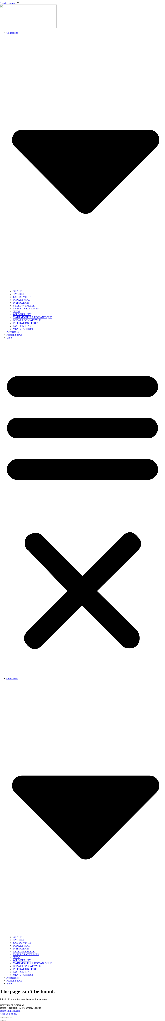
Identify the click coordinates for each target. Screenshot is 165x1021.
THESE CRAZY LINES (26, 308)
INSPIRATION (21, 302)
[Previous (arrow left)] (1, 1020)
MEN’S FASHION (23, 329)
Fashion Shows (14, 334)
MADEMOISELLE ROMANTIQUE (32, 317)
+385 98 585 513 (9, 1013)
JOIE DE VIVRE (22, 297)
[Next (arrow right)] (4, 1020)
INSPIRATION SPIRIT (25, 323)
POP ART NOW (21, 299)
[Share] (7, 1017)
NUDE (16, 311)
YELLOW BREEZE (24, 305)
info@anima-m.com (10, 1010)
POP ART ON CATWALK (27, 320)
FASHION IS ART (23, 326)
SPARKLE (18, 294)
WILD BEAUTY (22, 314)
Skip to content (8, 3)
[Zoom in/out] (1, 1017)
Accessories (12, 331)
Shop (9, 337)
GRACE (17, 291)
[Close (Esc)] (11, 1017)
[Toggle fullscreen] (4, 1017)
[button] (82, 508)
